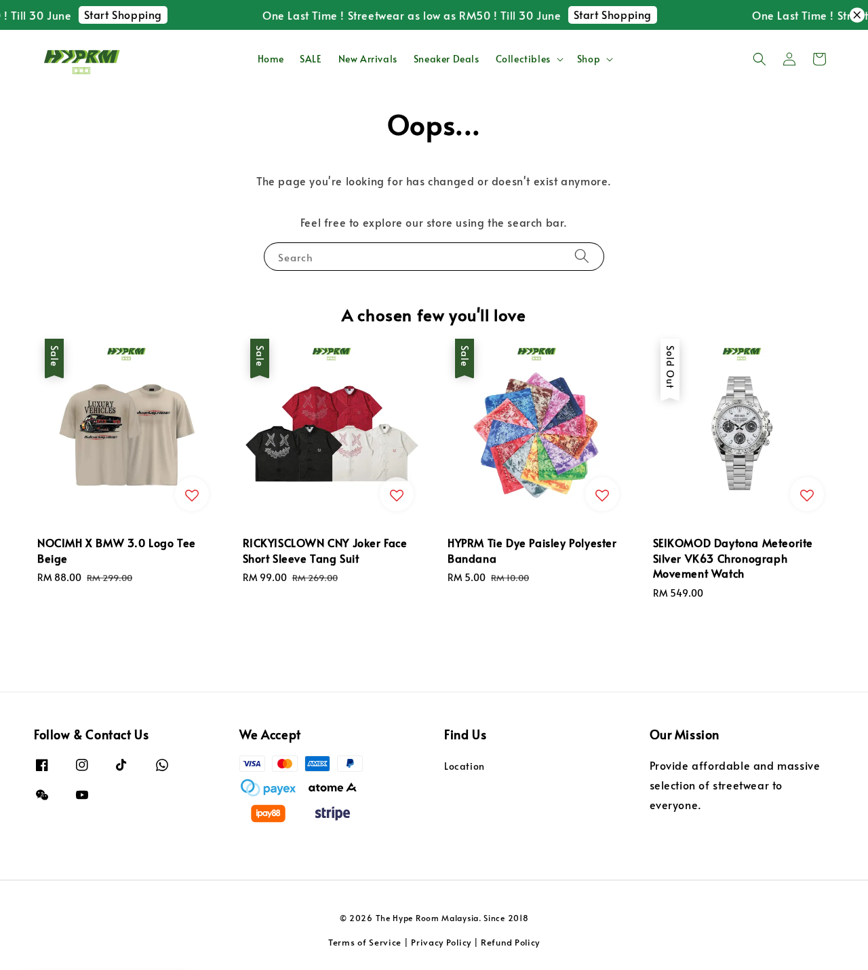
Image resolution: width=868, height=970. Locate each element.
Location (464, 766)
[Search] (582, 256)
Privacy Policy (441, 942)
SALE (310, 58)
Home (270, 58)
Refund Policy (510, 942)
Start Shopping (112, 14)
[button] (759, 59)
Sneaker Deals (446, 58)
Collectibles (523, 59)
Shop (588, 59)
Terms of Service (364, 942)
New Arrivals (367, 58)
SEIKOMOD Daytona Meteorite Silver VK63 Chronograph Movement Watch (124, 953)
